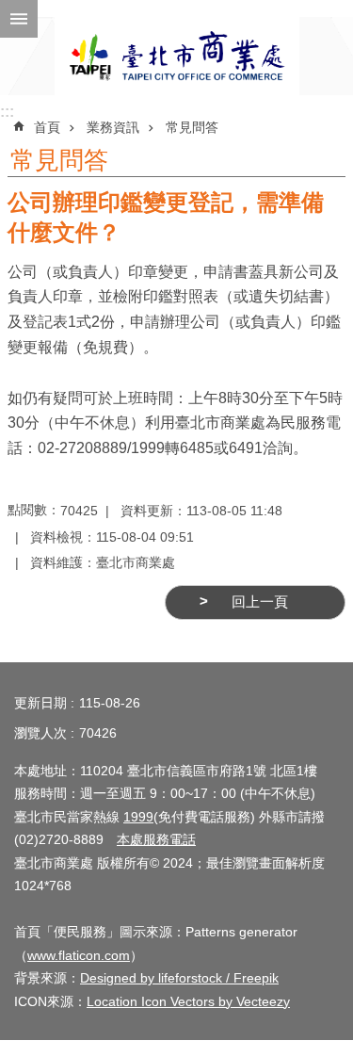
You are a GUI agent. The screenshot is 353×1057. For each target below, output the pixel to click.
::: (7, 112)
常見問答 (192, 127)
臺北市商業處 (177, 56)
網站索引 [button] (19, 19)
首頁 (47, 127)
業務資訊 (113, 127)
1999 (138, 816)
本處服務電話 (156, 839)
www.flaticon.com (78, 955)
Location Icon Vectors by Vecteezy (188, 1001)
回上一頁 (260, 602)
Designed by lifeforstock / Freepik (179, 977)
